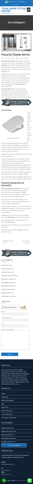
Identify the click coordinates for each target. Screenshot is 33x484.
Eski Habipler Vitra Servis (8, 296)
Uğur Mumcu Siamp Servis (8, 279)
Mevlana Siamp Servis (8, 242)
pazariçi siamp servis (23, 58)
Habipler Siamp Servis (7, 293)
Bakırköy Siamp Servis (7, 435)
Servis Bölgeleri (21, 2)
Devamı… (17, 384)
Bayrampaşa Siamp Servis (8, 438)
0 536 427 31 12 (11, 2)
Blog (2, 404)
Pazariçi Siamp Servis (15, 54)
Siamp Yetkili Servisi (7, 411)
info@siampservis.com (7, 464)
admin (13, 58)
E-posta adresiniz (6, 317)
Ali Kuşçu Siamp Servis (7, 268)
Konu (2, 323)
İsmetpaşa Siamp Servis (8, 289)
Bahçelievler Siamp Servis (8, 431)
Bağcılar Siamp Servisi (7, 428)
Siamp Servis (5, 407)
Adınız (3, 312)
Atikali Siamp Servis (6, 265)
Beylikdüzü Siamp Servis (8, 441)
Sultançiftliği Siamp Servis (8, 282)
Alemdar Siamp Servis (7, 272)
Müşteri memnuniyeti (7, 400)
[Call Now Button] (4, 480)
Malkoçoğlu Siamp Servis (8, 286)
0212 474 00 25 (6, 470)
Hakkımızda (4, 397)
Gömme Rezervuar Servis (23, 480)
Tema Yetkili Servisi (7, 414)
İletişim (3, 393)
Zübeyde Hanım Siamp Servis (9, 275)
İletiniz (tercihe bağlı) (7, 329)
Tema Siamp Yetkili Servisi (13, 10)
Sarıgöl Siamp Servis (26, 242)
